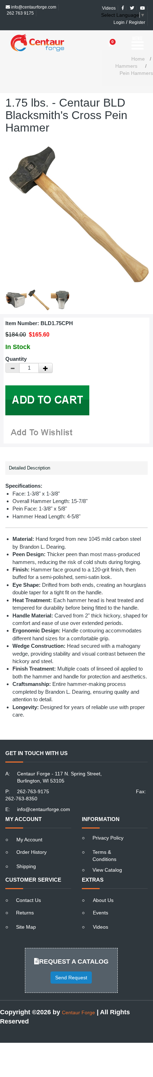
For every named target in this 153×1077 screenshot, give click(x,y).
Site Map (26, 914)
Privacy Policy (108, 825)
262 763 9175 (20, 7)
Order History (31, 839)
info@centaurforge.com (43, 797)
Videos (100, 914)
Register (137, 16)
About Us (103, 888)
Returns (25, 900)
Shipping (26, 854)
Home (138, 46)
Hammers (126, 53)
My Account (29, 827)
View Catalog (107, 857)
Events (100, 900)
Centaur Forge (78, 1000)
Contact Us (28, 888)
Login (119, 16)
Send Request (71, 965)
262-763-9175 (33, 779)
